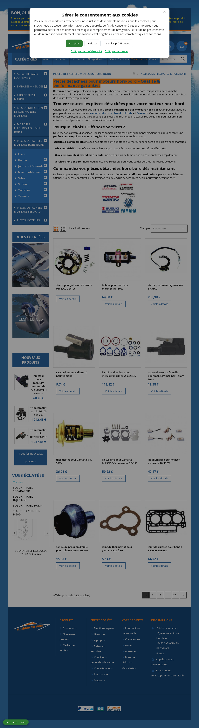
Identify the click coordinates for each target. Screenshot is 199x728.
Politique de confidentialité (86, 51)
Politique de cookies (116, 51)
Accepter (74, 43)
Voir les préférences (118, 43)
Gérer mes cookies (15, 722)
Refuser (92, 43)
